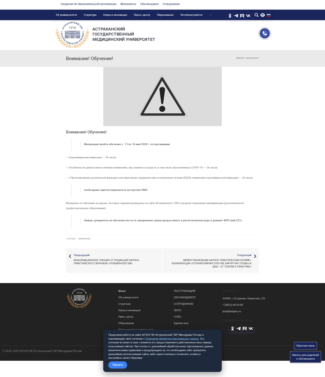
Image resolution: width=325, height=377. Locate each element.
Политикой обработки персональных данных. (172, 338)
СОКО (177, 316)
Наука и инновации (115, 14)
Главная (240, 58)
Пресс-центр (142, 14)
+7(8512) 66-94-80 (232, 304)
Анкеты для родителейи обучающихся (305, 356)
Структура (90, 14)
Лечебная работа (191, 14)
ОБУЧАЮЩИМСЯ (184, 297)
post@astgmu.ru (231, 311)
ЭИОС (177, 310)
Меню (122, 290)
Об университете (66, 14)
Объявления (252, 58)
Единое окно (181, 323)
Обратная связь (305, 345)
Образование (165, 14)
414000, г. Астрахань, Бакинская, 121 (243, 298)
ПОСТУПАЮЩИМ (184, 290)
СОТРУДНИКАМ (183, 303)
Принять (117, 364)
